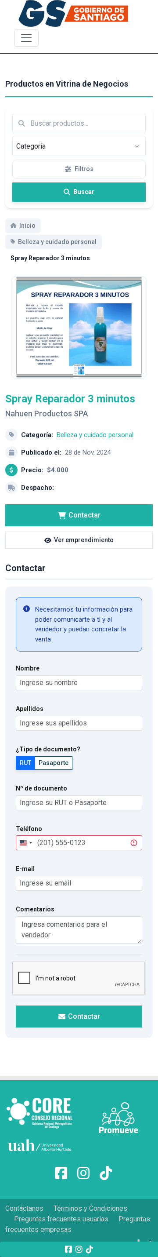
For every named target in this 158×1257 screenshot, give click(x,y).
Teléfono (29, 828)
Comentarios (35, 909)
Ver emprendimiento (84, 539)
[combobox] (25, 843)
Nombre (28, 668)
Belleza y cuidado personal (95, 435)
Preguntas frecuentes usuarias (61, 1219)
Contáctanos (24, 1208)
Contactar (84, 515)
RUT (25, 762)
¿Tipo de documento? (48, 749)
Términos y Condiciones (90, 1208)
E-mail (25, 868)
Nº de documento (41, 788)
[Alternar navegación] (26, 38)
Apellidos (29, 708)
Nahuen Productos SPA (46, 413)
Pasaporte (53, 762)
